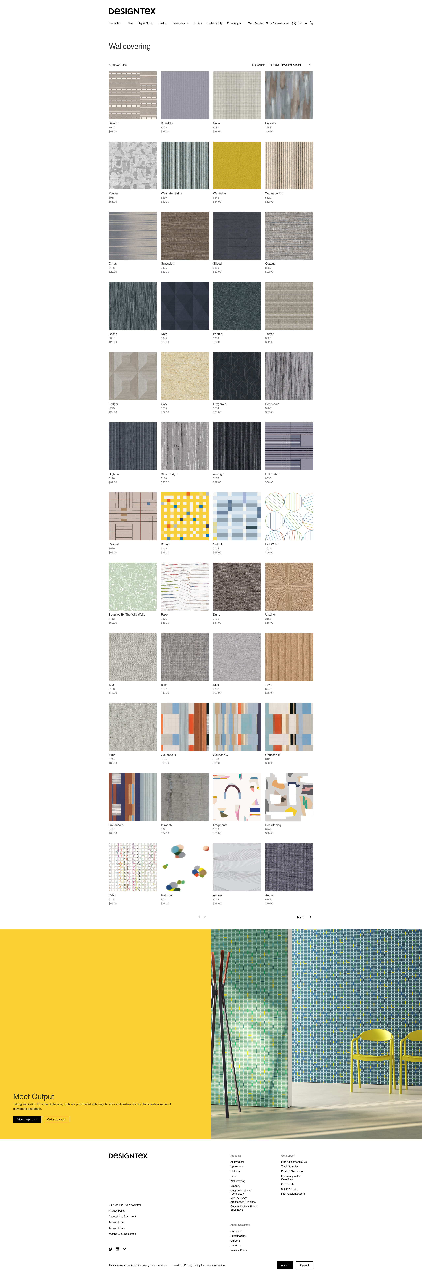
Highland (115, 474)
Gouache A (116, 825)
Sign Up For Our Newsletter (125, 1205)
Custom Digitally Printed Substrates (244, 1208)
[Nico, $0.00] (237, 657)
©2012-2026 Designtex (122, 1234)
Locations (236, 1245)
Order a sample (56, 1119)
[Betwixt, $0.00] (133, 95)
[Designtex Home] (132, 11)
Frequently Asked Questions (291, 1177)
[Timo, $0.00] (133, 727)
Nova (216, 123)
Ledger (113, 404)
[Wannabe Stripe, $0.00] (185, 165)
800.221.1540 (289, 1188)
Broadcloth (168, 123)
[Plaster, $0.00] (133, 165)
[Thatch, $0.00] (289, 306)
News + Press (238, 1250)
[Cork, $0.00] (185, 376)
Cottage (270, 263)
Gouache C (220, 755)
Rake (164, 614)
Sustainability (214, 23)
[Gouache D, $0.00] (185, 727)
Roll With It (272, 544)
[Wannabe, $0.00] (237, 165)
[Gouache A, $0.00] (133, 797)
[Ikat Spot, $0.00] (185, 867)
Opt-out (304, 1265)
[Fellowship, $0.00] (289, 446)
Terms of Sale (117, 1228)
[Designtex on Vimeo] (124, 1249)
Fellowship (272, 474)
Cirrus (113, 263)
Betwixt (113, 123)
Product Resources (292, 1171)
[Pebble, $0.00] (237, 306)
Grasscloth (168, 263)
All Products (237, 1161)
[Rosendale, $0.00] (289, 376)
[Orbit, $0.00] (133, 867)
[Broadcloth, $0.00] (185, 95)
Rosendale (272, 404)
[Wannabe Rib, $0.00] (289, 165)
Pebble (217, 334)
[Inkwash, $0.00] (185, 797)
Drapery (235, 1185)
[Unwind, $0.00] (289, 586)
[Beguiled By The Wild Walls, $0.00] (133, 586)
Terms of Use (116, 1222)
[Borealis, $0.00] (289, 95)
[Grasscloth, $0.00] (185, 236)
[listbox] (297, 64)
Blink (164, 684)
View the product (27, 1119)
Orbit (112, 895)
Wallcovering (237, 1180)
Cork (164, 404)
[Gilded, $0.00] (237, 236)
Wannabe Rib (274, 193)
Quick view (132, 114)
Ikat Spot (167, 895)
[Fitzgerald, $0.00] (237, 376)
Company (236, 1230)
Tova (268, 684)
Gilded (217, 263)
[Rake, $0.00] (185, 586)
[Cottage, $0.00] (289, 236)
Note (164, 334)
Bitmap (165, 544)
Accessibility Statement (122, 1216)
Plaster (113, 193)
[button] (311, 23)
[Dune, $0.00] (237, 586)
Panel (233, 1175)
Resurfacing (273, 825)
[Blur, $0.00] (133, 657)
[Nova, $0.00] (237, 95)
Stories (198, 23)
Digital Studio (145, 23)
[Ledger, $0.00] (133, 376)
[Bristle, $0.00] (133, 306)
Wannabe (219, 193)
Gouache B (272, 755)
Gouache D (168, 755)
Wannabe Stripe (171, 193)
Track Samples (255, 23)
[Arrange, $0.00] (237, 446)
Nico (216, 684)
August (269, 895)
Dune (216, 614)
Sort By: (274, 65)
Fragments (220, 825)
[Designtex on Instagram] (110, 1249)
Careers (235, 1240)
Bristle (113, 334)
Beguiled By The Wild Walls (127, 614)
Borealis (270, 123)
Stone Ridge (169, 474)
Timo (112, 755)
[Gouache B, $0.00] (289, 727)
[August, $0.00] (289, 867)
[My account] (305, 23)
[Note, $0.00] (185, 306)
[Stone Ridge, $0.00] (185, 446)
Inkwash (166, 825)
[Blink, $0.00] (185, 657)
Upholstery (236, 1166)
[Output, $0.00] (237, 516)
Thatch (269, 334)
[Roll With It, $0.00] (289, 516)
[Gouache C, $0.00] (237, 727)
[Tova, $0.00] (289, 657)
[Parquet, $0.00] (133, 516)
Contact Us (287, 1184)
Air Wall (218, 895)
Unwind (270, 614)
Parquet (114, 544)
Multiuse (235, 1171)
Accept (285, 1265)
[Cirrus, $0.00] (133, 236)
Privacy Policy (192, 1265)
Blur (111, 684)
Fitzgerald (219, 404)
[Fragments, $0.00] (237, 797)
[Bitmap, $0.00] (185, 516)
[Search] (300, 23)
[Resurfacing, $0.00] (289, 797)
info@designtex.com (293, 1193)
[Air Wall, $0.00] (237, 867)
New (130, 23)
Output (217, 544)
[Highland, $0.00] (133, 446)
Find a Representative (277, 23)
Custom (162, 23)
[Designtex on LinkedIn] (117, 1249)
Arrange (218, 474)
